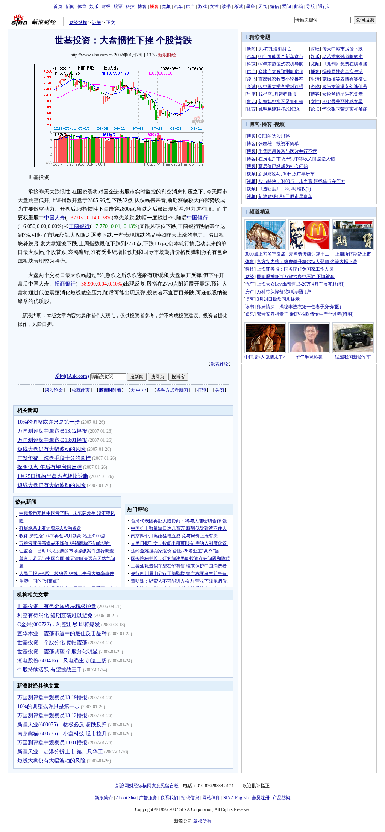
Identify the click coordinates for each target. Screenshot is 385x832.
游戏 (202, 6)
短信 (274, 6)
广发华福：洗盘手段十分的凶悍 (54, 458)
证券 (96, 22)
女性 (214, 6)
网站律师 (211, 797)
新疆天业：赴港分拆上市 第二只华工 (60, 751)
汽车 (178, 6)
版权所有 (202, 821)
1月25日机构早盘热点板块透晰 (52, 476)
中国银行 (197, 218)
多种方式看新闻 (172, 390)
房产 (190, 6)
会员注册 (261, 797)
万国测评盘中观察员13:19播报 (52, 697)
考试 (238, 6)
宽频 (166, 6)
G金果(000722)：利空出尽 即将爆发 (58, 624)
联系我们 (169, 797)
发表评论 (220, 364)
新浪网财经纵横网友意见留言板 (147, 785)
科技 (130, 6)
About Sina (126, 797)
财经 (106, 6)
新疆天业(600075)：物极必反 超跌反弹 (62, 724)
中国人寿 (54, 218)
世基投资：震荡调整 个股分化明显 (57, 651)
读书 (226, 6)
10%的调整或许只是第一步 (48, 422)
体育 (81, 6)
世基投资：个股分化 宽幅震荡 (52, 642)
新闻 (69, 6)
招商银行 (65, 284)
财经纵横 (78, 22)
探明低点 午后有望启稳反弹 (49, 467)
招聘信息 (190, 797)
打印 (201, 390)
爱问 (286, 6)
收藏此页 (81, 390)
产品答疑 (282, 797)
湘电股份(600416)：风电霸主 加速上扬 (62, 660)
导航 (310, 6)
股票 (118, 6)
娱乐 (94, 6)
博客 (142, 6)
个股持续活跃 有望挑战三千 (49, 669)
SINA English (236, 797)
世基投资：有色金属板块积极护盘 (56, 606)
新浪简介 (104, 797)
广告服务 (148, 797)
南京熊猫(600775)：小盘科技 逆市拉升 (62, 733)
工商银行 (79, 226)
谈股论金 (54, 390)
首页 (57, 6)
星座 (250, 6)
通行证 (325, 6)
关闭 (219, 390)
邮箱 (298, 6)
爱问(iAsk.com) (72, 376)
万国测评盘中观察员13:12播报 (52, 431)
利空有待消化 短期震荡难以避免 (54, 615)
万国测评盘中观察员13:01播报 (52, 440)
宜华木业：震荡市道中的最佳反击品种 (62, 633)
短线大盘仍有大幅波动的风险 (51, 449)
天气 (262, 6)
